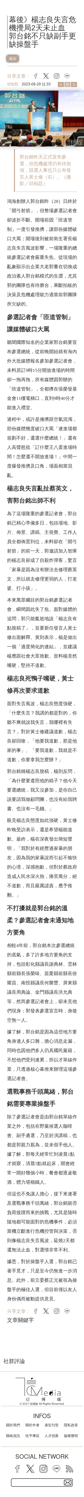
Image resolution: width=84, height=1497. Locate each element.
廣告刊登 (52, 1425)
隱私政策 (71, 1425)
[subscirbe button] (67, 1482)
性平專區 (32, 1436)
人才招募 (52, 1436)
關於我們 (13, 1425)
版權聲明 (71, 1436)
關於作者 (32, 1425)
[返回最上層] (77, 1477)
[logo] (38, 1389)
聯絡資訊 (13, 1436)
